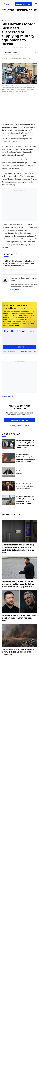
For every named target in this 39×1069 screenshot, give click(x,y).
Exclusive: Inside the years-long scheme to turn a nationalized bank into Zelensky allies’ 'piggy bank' (18, 549)
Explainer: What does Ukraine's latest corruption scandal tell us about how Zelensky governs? (18, 584)
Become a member (19, 420)
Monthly (10, 331)
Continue (19, 347)
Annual (21, 331)
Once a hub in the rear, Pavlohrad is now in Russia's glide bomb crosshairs (18, 652)
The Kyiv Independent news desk (17, 58)
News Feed (6, 20)
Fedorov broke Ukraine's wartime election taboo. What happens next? (19, 618)
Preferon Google (12, 52)
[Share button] (35, 52)
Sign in (26, 425)
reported (31, 136)
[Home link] (19, 10)
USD (32, 331)
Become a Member (23, 4)
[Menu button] (36, 4)
